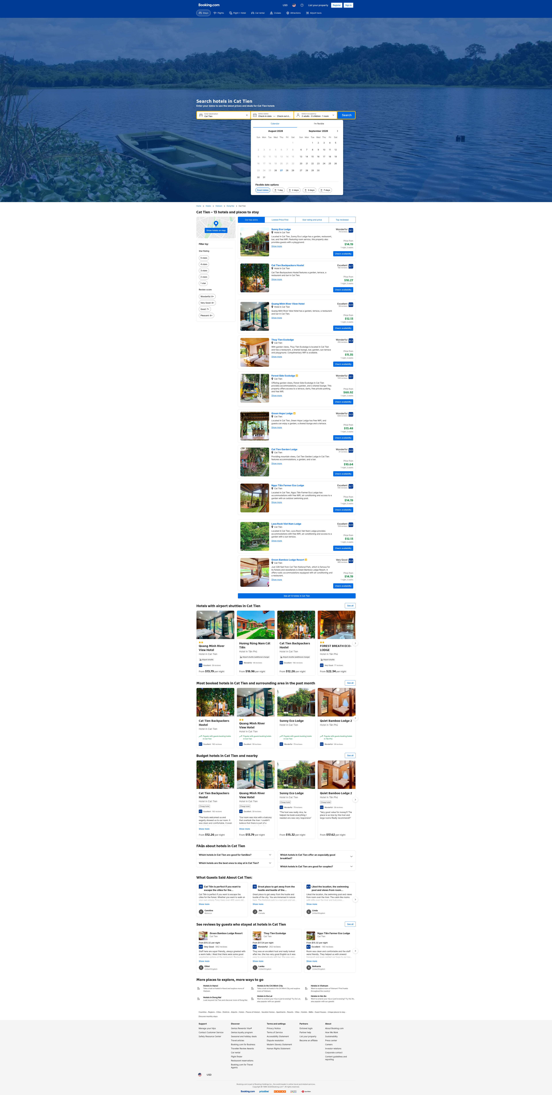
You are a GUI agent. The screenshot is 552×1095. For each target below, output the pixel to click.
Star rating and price (312, 219)
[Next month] (337, 131)
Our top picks (251, 219)
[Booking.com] (209, 5)
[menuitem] (203, 13)
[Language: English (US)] (294, 5)
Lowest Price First (280, 219)
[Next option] (355, 643)
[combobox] (224, 116)
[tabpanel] (297, 161)
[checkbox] (293, 143)
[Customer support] (302, 5)
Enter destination (211, 114)
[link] (216, 258)
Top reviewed (342, 219)
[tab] (275, 123)
